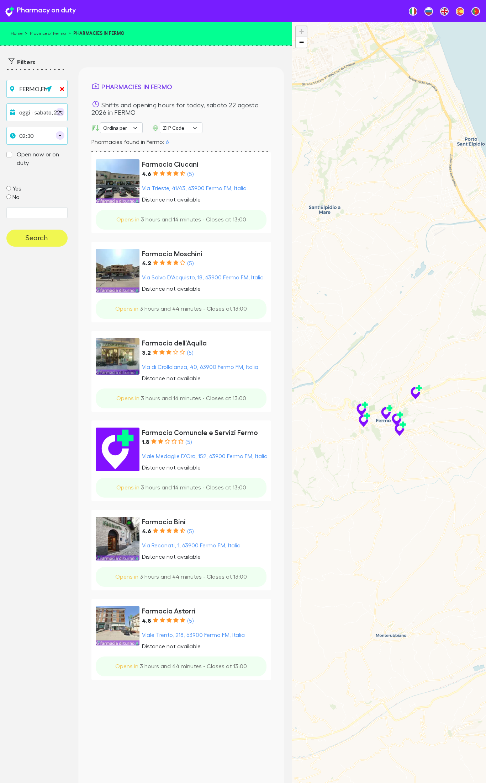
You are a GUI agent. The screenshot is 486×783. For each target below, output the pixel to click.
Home (16, 33)
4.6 (146, 174)
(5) (190, 174)
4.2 (146, 263)
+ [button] (301, 31)
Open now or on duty (38, 159)
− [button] (301, 42)
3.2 (146, 353)
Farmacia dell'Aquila (174, 343)
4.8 (146, 621)
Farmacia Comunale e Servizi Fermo (200, 432)
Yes (16, 189)
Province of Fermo (48, 33)
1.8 (145, 442)
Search (37, 238)
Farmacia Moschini (172, 254)
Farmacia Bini (164, 522)
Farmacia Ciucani (170, 164)
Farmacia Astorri (169, 611)
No (16, 197)
